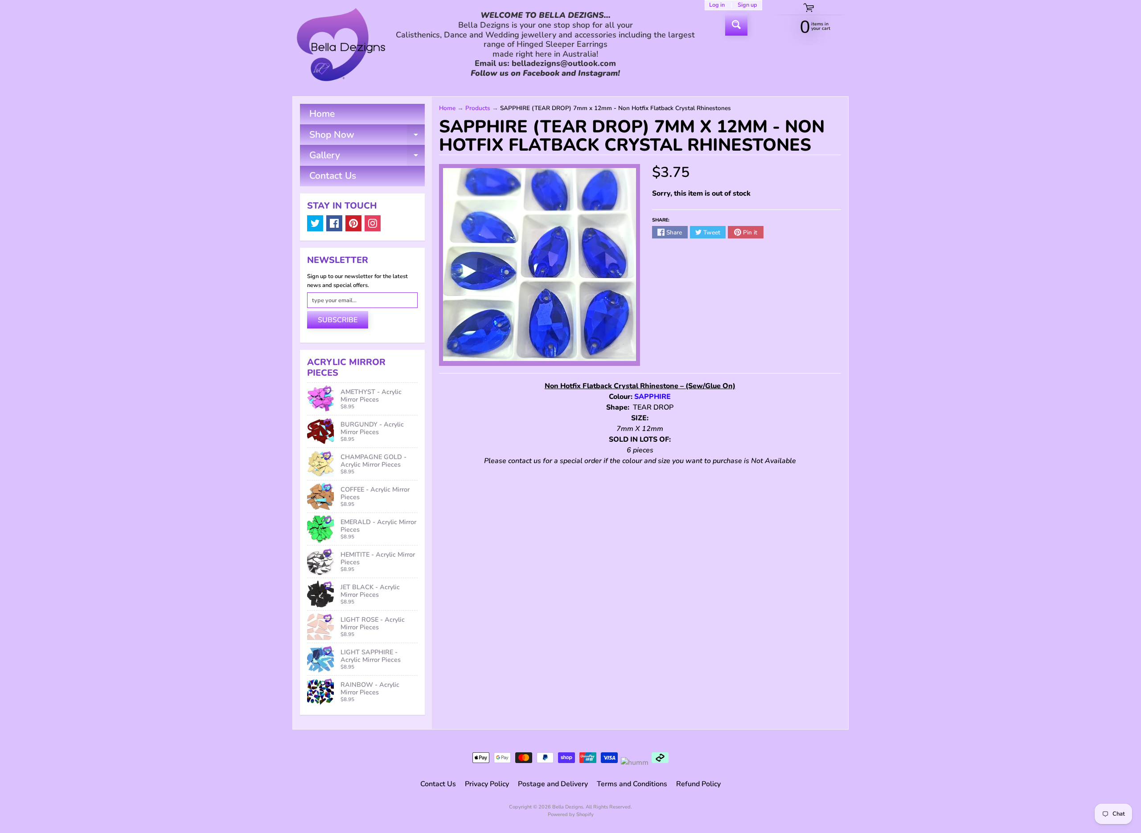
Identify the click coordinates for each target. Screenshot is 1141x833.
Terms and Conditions (632, 784)
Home (322, 113)
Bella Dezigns (567, 807)
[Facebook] (334, 223)
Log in (717, 5)
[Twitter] (315, 223)
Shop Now (367, 136)
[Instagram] (373, 223)
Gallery (367, 157)
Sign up (747, 5)
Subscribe (337, 320)
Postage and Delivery (553, 784)
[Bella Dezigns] (341, 44)
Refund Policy (698, 784)
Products (477, 108)
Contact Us (332, 175)
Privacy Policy (487, 784)
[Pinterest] (353, 223)
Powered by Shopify (571, 814)
